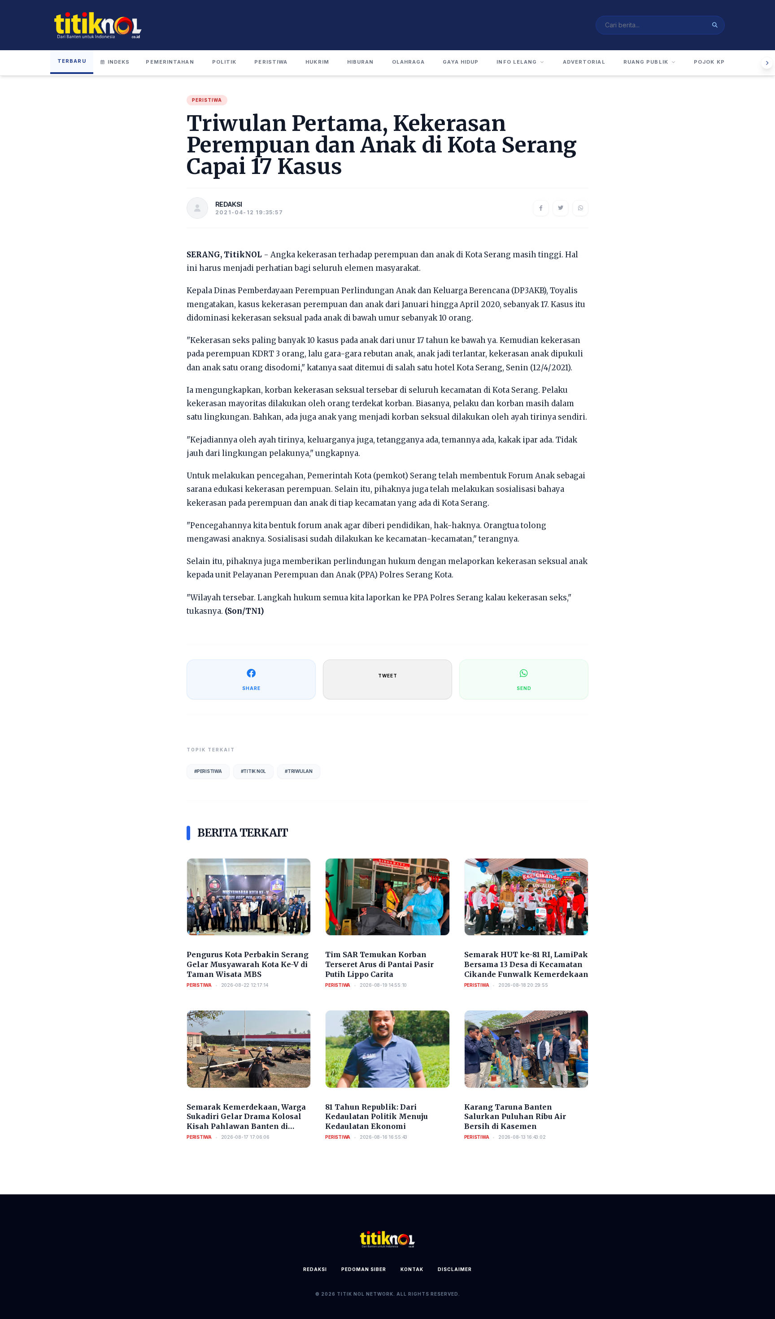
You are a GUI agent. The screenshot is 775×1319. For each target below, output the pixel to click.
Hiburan (360, 62)
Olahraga (408, 62)
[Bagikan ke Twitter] (561, 208)
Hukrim (317, 62)
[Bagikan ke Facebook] (541, 208)
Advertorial (584, 62)
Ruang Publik (645, 62)
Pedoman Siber (363, 1269)
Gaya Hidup (461, 62)
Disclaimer (455, 1269)
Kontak (412, 1269)
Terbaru (71, 61)
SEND (524, 688)
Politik (224, 62)
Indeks (119, 62)
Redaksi (315, 1269)
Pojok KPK (711, 62)
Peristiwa (270, 62)
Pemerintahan (170, 62)
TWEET (387, 675)
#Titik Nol (253, 771)
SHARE (251, 688)
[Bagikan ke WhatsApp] (580, 208)
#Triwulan (299, 771)
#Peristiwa (208, 771)
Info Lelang (516, 62)
